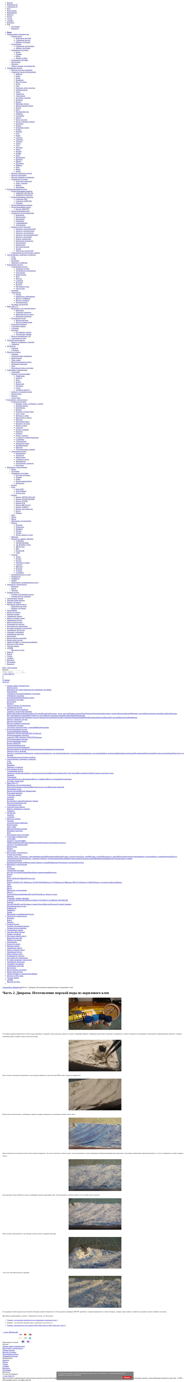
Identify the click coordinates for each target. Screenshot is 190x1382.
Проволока (20, 527)
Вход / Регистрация (10, 668)
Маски (13, 517)
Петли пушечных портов (25, 122)
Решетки (19, 132)
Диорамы (14, 290)
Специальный (21, 441)
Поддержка (15, 26)
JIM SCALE (20, 547)
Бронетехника (21, 275)
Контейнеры (20, 408)
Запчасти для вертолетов (25, 231)
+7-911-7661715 (8, 674)
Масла (13, 519)
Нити (18, 110)
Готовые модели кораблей (21, 596)
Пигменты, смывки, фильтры (22, 539)
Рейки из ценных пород (16, 618)
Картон (14, 485)
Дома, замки (16, 360)
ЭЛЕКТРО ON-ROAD (24, 195)
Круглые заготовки (23, 475)
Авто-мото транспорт (24, 181)
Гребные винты (21, 90)
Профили (19, 529)
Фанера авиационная (24, 481)
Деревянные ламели (14, 616)
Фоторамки (20, 187)
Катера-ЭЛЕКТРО (22, 209)
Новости (10, 15)
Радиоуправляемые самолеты (22, 197)
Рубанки (19, 433)
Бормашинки (21, 453)
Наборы (19, 513)
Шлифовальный (22, 445)
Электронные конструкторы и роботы (25, 253)
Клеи (13, 487)
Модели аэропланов (18, 175)
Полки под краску (14, 612)
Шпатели (19, 447)
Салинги (19, 137)
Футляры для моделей (19, 304)
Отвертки (19, 428)
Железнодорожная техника (21, 362)
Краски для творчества (24, 509)
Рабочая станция (13, 614)
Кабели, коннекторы (23, 239)
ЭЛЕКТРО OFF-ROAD (24, 193)
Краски (14, 495)
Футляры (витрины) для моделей (19, 628)
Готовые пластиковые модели (22, 594)
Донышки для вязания (15, 632)
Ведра (18, 84)
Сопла (18, 388)
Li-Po (13, 257)
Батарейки (15, 261)
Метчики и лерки (22, 416)
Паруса (18, 118)
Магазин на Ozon (17, 650)
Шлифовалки (21, 461)
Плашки (19, 54)
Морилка (14, 537)
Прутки (18, 531)
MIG (17, 549)
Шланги (14, 396)
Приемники (20, 219)
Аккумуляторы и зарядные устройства (21, 255)
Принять (127, 1377)
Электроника (21, 225)
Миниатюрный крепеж (24, 106)
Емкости (19, 378)
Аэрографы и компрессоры (17, 370)
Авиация (14, 348)
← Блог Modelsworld (10, 1332)
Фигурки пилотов (22, 247)
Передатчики (21, 217)
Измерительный (22, 406)
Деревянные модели (14, 68)
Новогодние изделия (15, 640)
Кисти (18, 511)
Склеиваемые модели (19, 267)
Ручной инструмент (18, 402)
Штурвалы (20, 163)
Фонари (19, 151)
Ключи (18, 382)
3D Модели (11, 346)
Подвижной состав (18, 318)
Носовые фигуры (22, 112)
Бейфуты (19, 74)
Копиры (19, 410)
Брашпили (20, 80)
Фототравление (21, 302)
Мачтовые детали (22, 104)
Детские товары (13, 646)
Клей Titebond (21, 491)
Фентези (19, 284)
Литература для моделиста (17, 584)
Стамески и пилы (22, 459)
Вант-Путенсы (21, 82)
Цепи (18, 155)
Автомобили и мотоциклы (26, 271)
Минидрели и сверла (23, 418)
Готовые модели (13, 592)
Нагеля (18, 108)
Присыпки (20, 310)
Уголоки (19, 571)
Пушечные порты (22, 128)
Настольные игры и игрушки (22, 368)
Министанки (20, 457)
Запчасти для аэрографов (20, 374)
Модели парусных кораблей (21, 70)
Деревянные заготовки (19, 50)
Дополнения (20, 96)
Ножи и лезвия (21, 426)
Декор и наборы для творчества (23, 66)
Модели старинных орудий (21, 173)
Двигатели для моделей (24, 251)
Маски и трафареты (23, 298)
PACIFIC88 (20, 551)
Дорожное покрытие (23, 312)
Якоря (18, 169)
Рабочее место (16, 36)
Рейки (18, 56)
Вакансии (15, 28)
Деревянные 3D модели (16, 630)
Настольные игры (22, 286)
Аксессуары (20, 288)
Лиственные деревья (23, 334)
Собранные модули (23, 40)
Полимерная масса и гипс (21, 575)
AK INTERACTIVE (23, 545)
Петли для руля (21, 120)
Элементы (15, 344)
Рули (17, 134)
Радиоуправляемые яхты (20, 211)
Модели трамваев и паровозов (22, 177)
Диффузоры (20, 376)
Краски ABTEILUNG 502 (25, 497)
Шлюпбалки (20, 157)
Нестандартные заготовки (16, 638)
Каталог (10, 3)
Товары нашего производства (18, 34)
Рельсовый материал (19, 324)
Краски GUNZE (22, 501)
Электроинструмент (18, 451)
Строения (19, 281)
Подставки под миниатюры (17, 626)
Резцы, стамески (22, 435)
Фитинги (14, 64)
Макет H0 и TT (12, 306)
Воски (13, 469)
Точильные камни (22, 443)
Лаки (13, 515)
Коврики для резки (23, 424)
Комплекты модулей (23, 38)
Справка (10, 21)
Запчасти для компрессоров (21, 392)
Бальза (18, 52)
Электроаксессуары (18, 338)
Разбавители (16, 576)
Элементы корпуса (23, 390)
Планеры (19, 203)
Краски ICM (20, 503)
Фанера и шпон (21, 58)
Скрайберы (20, 439)
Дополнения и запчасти (25, 463)
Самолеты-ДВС (21, 199)
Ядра (17, 167)
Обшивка (19, 114)
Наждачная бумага (22, 422)
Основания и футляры (19, 60)
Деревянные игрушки (19, 179)
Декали (18, 294)
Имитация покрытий (23, 316)
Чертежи (14, 590)
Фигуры (19, 279)
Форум (9, 17)
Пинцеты (19, 431)
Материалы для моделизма (17, 467)
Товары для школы (14, 602)
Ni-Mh (13, 259)
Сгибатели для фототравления (27, 437)
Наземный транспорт (19, 364)
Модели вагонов (22, 320)
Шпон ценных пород (15, 622)
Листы (18, 557)
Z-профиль (20, 573)
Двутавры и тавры (22, 563)
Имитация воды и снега (25, 314)
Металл (14, 523)
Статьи (9, 19)
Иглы (18, 380)
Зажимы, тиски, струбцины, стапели (29, 404)
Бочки (18, 78)
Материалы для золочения (21, 521)
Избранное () (12, 5)
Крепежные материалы (24, 241)
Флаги (18, 149)
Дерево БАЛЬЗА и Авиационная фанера (22, 642)
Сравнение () (12, 7)
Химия (18, 249)
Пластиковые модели (15, 265)
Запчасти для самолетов (25, 233)
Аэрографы (15, 372)
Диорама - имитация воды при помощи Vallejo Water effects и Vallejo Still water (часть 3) (36, 1325)
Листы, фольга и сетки (24, 535)
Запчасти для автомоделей (26, 229)
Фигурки (19, 147)
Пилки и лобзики (22, 430)
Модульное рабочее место (16, 604)
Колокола (19, 100)
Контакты (10, 23)
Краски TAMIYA (22, 507)
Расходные (20, 465)
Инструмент (16, 62)
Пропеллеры (20, 245)
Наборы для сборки (23, 42)
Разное (18, 171)
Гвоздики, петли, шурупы (25, 88)
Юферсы (19, 165)
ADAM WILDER (22, 543)
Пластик (14, 555)
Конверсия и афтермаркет (25, 296)
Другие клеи (20, 493)
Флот (18, 277)
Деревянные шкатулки (15, 634)
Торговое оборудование (16, 600)
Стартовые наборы (18, 326)
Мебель (18, 185)
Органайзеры (16, 44)
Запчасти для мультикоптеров (27, 235)
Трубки (18, 533)
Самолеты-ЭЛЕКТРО (24, 201)
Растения (14, 330)
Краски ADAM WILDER (25, 499)
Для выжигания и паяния (25, 449)
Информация (12, 13)
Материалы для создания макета (23, 308)
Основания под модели (15, 624)
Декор (18, 92)
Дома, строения (21, 183)
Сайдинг (19, 565)
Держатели (20, 94)
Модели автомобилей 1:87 (21, 336)
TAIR (18, 553)
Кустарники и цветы (23, 332)
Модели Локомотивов (24, 322)
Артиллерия (20, 273)
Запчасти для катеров (24, 237)
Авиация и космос (22, 269)
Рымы (18, 136)
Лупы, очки (20, 414)
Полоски (19, 525)
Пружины (19, 386)
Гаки (17, 86)
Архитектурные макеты (16, 340)
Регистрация (11, 11)
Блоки (18, 76)
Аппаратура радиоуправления (22, 213)
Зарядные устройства (19, 263)
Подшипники (21, 243)
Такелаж (19, 141)
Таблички (19, 139)
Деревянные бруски (14, 620)
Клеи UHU (20, 489)
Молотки (19, 420)
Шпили (18, 161)
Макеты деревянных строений (22, 342)
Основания (20, 116)
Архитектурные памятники (21, 356)
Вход (9, 9)
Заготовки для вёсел (23, 98)
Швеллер (19, 567)
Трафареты (15, 578)
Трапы (18, 143)
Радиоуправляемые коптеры (21, 205)
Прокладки (20, 384)
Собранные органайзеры (25, 46)
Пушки (18, 130)
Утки (18, 145)
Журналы (14, 586)
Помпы (18, 126)
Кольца (18, 102)
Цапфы (18, 153)
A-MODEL (20, 541)
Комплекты (20, 215)
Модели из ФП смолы (15, 644)
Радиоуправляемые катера (21, 207)
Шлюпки (19, 159)
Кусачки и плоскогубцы (25, 412)
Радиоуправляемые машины (21, 191)
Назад (9, 32)
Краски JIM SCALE (23, 505)
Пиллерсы (19, 124)
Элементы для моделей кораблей (23, 72)
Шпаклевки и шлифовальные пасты (24, 582)
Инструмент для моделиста (17, 400)
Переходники (16, 394)
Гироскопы (20, 221)
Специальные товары (15, 598)
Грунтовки (15, 471)
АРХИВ (10, 648)
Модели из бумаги (14, 352)
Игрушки (19, 283)
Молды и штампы (22, 300)
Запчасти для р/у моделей (20, 227)
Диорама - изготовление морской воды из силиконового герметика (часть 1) (32, 1320)
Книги (13, 588)
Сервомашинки (21, 223)
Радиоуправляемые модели (17, 189)
